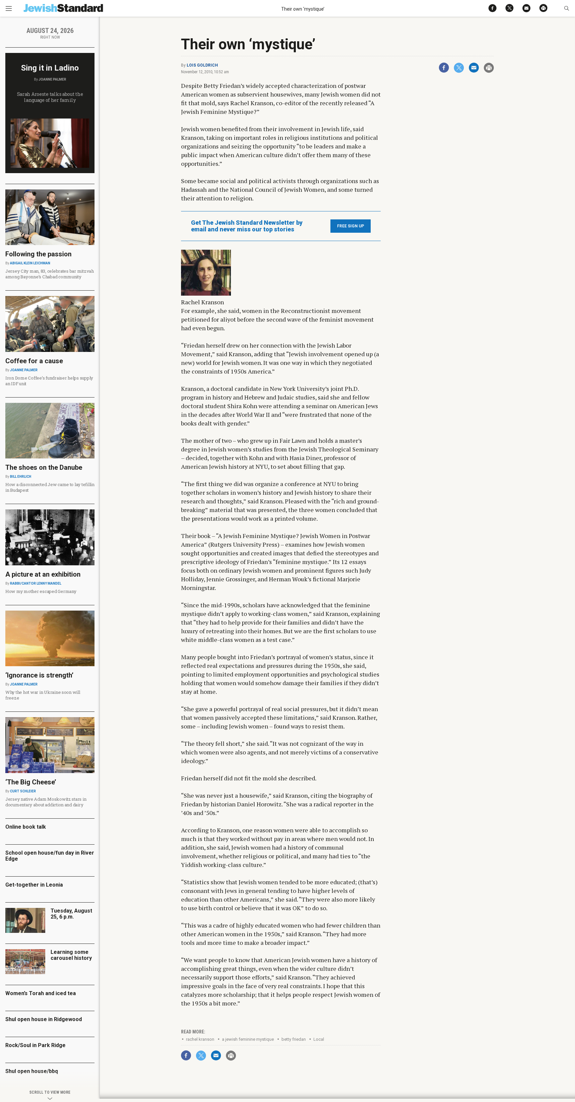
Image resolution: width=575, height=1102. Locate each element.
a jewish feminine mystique (248, 1039)
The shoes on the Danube (43, 467)
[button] (566, 8)
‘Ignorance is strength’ (39, 675)
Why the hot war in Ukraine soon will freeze (42, 695)
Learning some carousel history (71, 955)
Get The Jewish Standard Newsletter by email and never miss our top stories (246, 226)
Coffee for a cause (34, 361)
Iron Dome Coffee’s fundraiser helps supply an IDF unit (49, 381)
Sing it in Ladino (50, 68)
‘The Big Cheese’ (30, 782)
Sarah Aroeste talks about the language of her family (50, 97)
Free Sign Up (350, 226)
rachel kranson (200, 1039)
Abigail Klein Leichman (30, 263)
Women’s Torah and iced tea (40, 993)
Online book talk (25, 827)
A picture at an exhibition (43, 574)
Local (318, 1039)
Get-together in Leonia (34, 885)
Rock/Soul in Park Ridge (35, 1045)
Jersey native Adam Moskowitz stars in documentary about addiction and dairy (45, 802)
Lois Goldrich (202, 65)
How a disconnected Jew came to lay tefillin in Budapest (50, 487)
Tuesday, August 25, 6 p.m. (71, 914)
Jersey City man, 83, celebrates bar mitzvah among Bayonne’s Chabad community (49, 274)
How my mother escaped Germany (40, 591)
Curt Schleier (23, 791)
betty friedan (294, 1039)
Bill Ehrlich (20, 476)
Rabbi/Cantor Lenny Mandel (35, 583)
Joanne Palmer (52, 79)
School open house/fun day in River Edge (49, 856)
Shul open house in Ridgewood (43, 1019)
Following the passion (38, 254)
